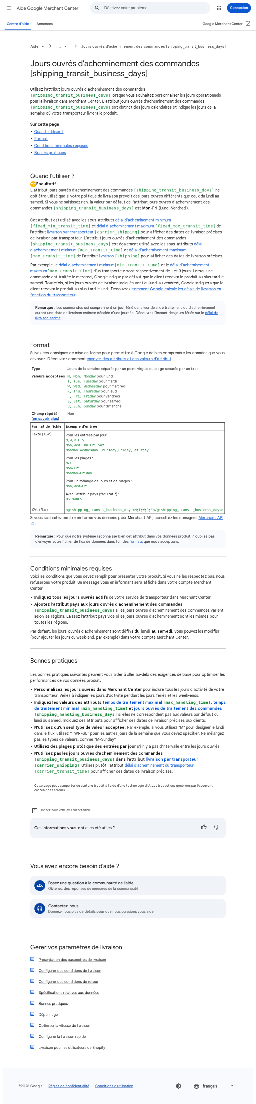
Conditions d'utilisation (114, 1086)
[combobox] (157, 8)
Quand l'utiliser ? (49, 131)
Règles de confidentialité (68, 1086)
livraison (119, 256)
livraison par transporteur (93, 232)
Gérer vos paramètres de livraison (76, 947)
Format (41, 138)
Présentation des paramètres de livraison (72, 959)
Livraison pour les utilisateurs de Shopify (72, 1047)
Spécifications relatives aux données (69, 992)
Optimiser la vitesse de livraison (64, 1025)
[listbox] (214, 1086)
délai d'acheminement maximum (156, 226)
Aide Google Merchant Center (47, 8)
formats (136, 541)
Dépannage (48, 1014)
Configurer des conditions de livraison (70, 970)
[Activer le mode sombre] (178, 1086)
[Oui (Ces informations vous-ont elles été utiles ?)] (204, 828)
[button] (9, 8)
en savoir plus (45, 418)
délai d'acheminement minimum (109, 265)
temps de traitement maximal (157, 702)
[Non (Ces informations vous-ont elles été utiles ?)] (217, 828)
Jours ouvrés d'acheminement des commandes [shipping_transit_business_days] (153, 46)
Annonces (44, 24)
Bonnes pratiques (50, 152)
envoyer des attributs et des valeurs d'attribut (129, 359)
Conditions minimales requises (61, 145)
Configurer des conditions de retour (68, 981)
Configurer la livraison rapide (62, 1036)
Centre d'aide (18, 24)
